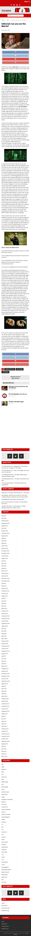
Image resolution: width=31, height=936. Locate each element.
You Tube (4, 882)
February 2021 (5, 611)
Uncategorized (5, 867)
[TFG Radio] (15, 10)
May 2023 (4, 566)
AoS (2, 774)
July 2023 (4, 561)
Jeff (2, 827)
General (3, 812)
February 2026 (5, 520)
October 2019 (5, 648)
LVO (3, 834)
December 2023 (5, 551)
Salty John (19, 369)
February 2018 (5, 698)
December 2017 (5, 703)
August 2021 (5, 596)
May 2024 (4, 540)
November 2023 (5, 553)
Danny (3, 797)
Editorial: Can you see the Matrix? (20, 497)
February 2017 (5, 729)
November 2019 (5, 646)
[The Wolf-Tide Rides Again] (5, 404)
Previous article (15, 376)
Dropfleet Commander (7, 799)
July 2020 (4, 628)
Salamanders (5, 847)
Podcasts (4, 844)
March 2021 (4, 608)
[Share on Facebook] (15, 52)
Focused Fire (5, 807)
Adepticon (4, 769)
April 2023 (4, 568)
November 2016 (5, 736)
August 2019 (5, 653)
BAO (3, 779)
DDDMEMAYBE (5, 499)
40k (2, 764)
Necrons (4, 837)
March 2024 (4, 546)
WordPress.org (5, 910)
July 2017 (4, 716)
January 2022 (5, 588)
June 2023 (4, 563)
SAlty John (4, 849)
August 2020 (5, 626)
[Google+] (20, 4)
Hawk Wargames (6, 817)
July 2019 (4, 656)
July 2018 (4, 686)
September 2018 (6, 681)
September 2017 (6, 711)
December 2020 (5, 616)
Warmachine (5, 874)
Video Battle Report (6, 869)
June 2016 (4, 749)
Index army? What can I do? (14, 507)
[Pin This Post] (15, 59)
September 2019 (6, 651)
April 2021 (4, 606)
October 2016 (5, 738)
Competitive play (9, 369)
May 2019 (4, 661)
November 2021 (5, 591)
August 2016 (5, 744)
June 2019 (4, 658)
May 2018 (4, 691)
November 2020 (5, 618)
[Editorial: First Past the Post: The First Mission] (5, 389)
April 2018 (4, 693)
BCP (3, 784)
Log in (3, 903)
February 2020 (5, 641)
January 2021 (5, 613)
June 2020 (4, 631)
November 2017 (5, 706)
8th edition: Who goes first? (17, 499)
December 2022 (5, 578)
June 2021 (4, 601)
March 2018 (4, 696)
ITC (2, 824)
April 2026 (4, 518)
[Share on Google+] (15, 62)
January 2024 (5, 548)
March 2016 (4, 756)
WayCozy (4, 492)
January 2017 (5, 731)
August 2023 (5, 558)
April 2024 (4, 543)
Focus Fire (4, 804)
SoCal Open (4, 852)
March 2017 (4, 726)
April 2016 (4, 754)
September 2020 (6, 623)
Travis (3, 864)
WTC (3, 879)
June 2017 (4, 718)
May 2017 (4, 721)
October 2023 (5, 556)
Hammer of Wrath (6, 814)
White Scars (4, 877)
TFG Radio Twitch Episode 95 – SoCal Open (18, 492)
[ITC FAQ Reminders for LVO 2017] (5, 397)
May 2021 (4, 603)
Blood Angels (5, 787)
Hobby (3, 819)
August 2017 (5, 713)
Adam (3, 767)
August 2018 (5, 683)
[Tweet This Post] (15, 55)
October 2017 (5, 708)
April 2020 (4, 636)
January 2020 (5, 643)
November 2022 (5, 581)
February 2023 (5, 573)
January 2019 (5, 671)
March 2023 (4, 571)
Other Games (5, 842)
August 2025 (5, 525)
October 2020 (5, 621)
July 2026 (4, 515)
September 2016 (6, 741)
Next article (15, 378)
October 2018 (5, 678)
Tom (3, 859)
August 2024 (5, 536)
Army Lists (4, 777)
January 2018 (5, 701)
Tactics (3, 857)
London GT (4, 832)
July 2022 (4, 583)
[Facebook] (11, 4)
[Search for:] (15, 15)
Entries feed (4, 905)
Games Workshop (6, 809)
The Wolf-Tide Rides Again (16, 401)
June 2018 (4, 688)
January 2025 (5, 531)
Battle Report (5, 782)
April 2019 (4, 663)
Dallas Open (4, 794)
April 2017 (4, 723)
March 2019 (4, 666)
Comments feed (5, 908)
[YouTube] (17, 4)
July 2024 (4, 538)
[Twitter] (14, 4)
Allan (3, 772)
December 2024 (5, 533)
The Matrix (5, 372)
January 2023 (5, 576)
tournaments (5, 862)
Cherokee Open (5, 792)
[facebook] (9, 456)
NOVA (3, 839)
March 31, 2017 (6, 30)
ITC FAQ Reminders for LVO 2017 (18, 394)
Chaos (3, 789)
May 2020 (4, 633)
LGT (3, 829)
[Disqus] (15, 427)
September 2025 (6, 523)
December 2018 (5, 673)
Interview (4, 822)
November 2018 (5, 676)
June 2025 (4, 528)
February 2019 (5, 668)
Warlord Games (5, 872)
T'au (3, 854)
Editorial (3, 802)
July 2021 (4, 598)
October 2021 (5, 593)
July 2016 (4, 746)
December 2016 (5, 734)
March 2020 (4, 638)
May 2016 (4, 751)
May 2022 (4, 586)
